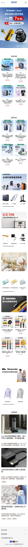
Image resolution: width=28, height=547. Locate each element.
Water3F (11, 544)
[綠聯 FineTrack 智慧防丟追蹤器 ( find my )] (21, 150)
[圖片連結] (14, 182)
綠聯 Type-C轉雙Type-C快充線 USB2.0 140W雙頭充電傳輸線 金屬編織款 (7, 161)
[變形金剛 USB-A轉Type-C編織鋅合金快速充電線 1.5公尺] (7, 343)
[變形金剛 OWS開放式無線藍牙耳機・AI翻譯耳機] (21, 343)
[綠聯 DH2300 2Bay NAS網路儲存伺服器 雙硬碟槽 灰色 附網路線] (7, 126)
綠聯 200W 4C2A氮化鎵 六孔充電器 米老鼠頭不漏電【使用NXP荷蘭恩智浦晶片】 (7, 76)
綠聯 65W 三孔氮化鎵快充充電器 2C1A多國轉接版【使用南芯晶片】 (7, 102)
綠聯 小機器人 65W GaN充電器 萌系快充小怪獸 (20, 101)
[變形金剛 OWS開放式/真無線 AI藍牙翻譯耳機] (7, 322)
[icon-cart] (25, 2)
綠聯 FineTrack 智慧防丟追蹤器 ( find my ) (20, 160)
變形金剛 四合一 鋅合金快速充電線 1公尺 (20, 330)
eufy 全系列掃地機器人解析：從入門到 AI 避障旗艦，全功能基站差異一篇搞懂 (13, 437)
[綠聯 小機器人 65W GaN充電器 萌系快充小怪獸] (21, 91)
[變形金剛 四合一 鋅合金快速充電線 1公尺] (21, 322)
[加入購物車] (12, 96)
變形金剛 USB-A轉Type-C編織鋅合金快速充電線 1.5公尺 (7, 352)
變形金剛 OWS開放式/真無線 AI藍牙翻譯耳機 (7, 330)
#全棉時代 (4, 518)
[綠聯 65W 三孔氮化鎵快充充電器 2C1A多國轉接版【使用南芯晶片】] (7, 91)
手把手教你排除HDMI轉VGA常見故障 (13, 471)
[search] (4, 2)
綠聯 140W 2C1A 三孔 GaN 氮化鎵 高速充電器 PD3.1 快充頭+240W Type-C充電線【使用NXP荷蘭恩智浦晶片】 (20, 77)
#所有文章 (9, 518)
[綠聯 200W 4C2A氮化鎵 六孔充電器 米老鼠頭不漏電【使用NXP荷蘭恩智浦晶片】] (7, 65)
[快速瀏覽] (12, 67)
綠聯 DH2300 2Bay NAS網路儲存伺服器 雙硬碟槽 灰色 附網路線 (7, 136)
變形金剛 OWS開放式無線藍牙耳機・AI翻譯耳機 (20, 352)
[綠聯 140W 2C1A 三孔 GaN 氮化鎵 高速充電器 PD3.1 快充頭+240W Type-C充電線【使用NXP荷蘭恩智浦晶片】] (21, 65)
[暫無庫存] (25, 155)
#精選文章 (4, 481)
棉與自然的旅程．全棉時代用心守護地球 (13, 508)
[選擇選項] (12, 69)
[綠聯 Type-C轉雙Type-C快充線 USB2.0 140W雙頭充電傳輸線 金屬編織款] (7, 150)
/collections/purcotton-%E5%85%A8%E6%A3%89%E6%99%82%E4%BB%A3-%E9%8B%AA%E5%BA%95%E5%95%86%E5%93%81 (13, 9)
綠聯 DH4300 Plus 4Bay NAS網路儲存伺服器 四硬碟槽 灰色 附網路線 (20, 136)
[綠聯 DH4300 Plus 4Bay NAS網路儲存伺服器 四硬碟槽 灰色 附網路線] (21, 126)
